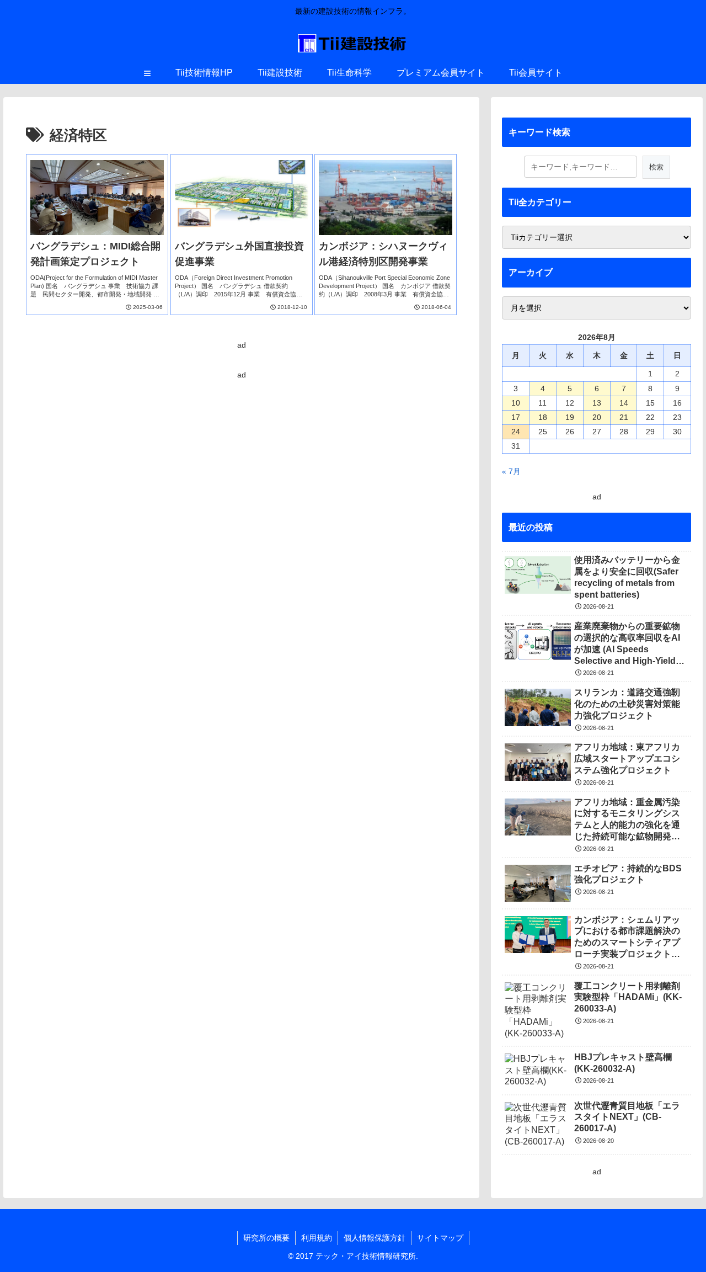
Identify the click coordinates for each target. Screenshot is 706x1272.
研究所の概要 (266, 1237)
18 (542, 417)
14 (623, 402)
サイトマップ (440, 1237)
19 (569, 417)
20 (596, 417)
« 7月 (511, 471)
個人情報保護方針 (374, 1237)
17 (515, 417)
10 (515, 402)
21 (623, 417)
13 (596, 402)
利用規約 (316, 1237)
